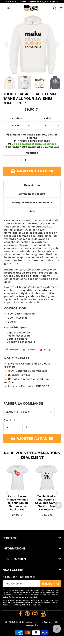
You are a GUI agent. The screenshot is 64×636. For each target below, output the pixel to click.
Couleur (17, 118)
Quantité (32, 152)
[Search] (55, 8)
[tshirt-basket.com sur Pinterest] (28, 614)
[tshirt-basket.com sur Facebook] (21, 614)
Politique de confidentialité (23, 597)
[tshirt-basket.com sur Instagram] (35, 614)
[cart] (61, 8)
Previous (7, 44)
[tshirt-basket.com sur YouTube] (43, 614)
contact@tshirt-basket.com (26, 605)
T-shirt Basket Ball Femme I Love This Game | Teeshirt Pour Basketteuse (47, 503)
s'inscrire (50, 583)
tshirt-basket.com (28, 622)
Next (57, 44)
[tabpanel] (9, 82)
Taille (47, 118)
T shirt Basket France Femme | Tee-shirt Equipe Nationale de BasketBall (17, 503)
